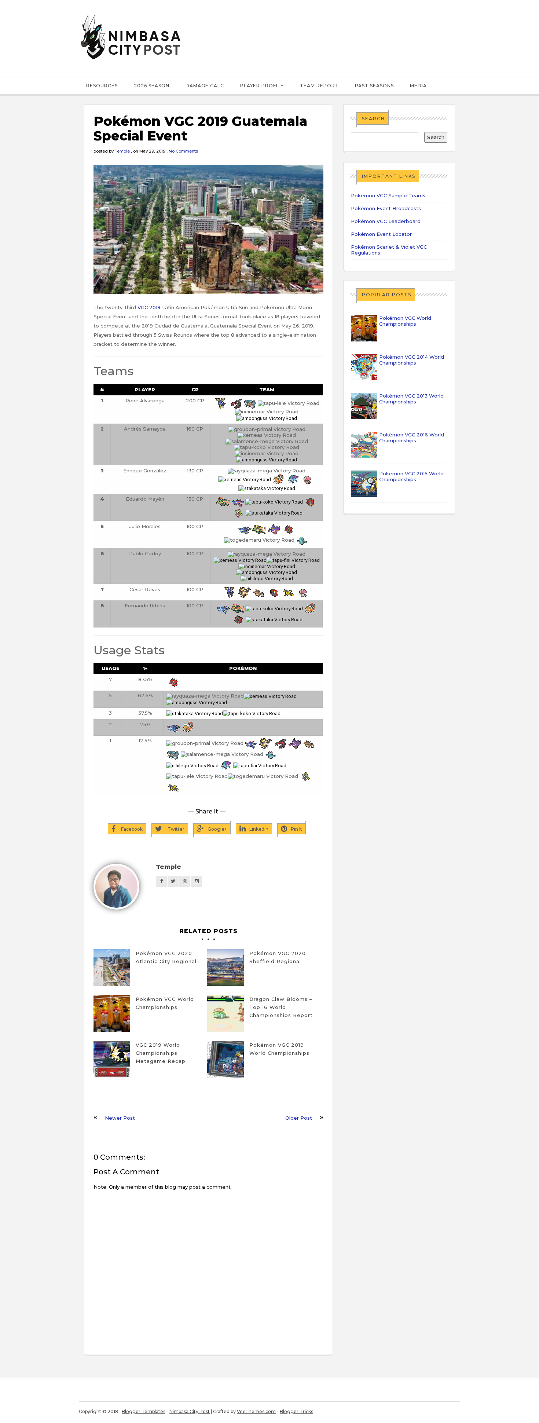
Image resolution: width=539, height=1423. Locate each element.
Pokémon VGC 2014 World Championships (411, 360)
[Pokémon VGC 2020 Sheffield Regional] (225, 967)
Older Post (298, 1118)
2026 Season (151, 85)
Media (418, 85)
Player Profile (262, 85)
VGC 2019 (149, 307)
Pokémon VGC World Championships (165, 1003)
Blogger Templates (143, 1411)
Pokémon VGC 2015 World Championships (411, 476)
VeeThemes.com (256, 1411)
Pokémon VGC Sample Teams (388, 195)
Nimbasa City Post (189, 1411)
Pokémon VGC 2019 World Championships (279, 1049)
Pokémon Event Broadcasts (386, 208)
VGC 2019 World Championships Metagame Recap (161, 1053)
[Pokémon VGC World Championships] (112, 1013)
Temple (122, 151)
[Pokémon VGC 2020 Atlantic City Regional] (112, 967)
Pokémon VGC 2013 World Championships (411, 399)
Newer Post (120, 1118)
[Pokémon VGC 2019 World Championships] (225, 1059)
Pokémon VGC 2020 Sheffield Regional (277, 957)
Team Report (319, 85)
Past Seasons (374, 85)
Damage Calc (205, 85)
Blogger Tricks (296, 1411)
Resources (102, 85)
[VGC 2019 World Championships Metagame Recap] (112, 1059)
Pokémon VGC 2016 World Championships (411, 437)
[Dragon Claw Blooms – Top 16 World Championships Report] (225, 1013)
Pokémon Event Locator (381, 234)
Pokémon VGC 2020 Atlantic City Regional (166, 957)
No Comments (183, 151)
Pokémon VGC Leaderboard (386, 221)
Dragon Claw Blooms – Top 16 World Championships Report (281, 1007)
